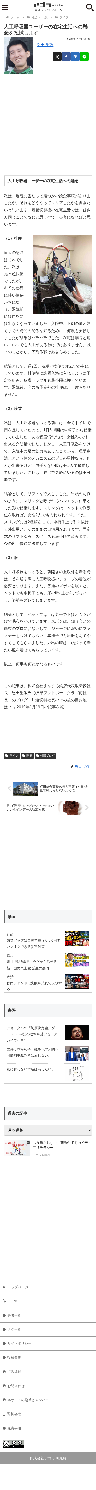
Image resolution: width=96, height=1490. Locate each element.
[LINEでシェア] (84, 56)
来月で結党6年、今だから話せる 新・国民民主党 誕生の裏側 (32, 965)
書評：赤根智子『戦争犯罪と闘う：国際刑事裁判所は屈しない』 (34, 1052)
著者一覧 (14, 1315)
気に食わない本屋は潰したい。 (31, 1069)
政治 (10, 955)
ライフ (13, 755)
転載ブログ (47, 755)
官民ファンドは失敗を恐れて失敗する (34, 986)
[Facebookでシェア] (66, 56)
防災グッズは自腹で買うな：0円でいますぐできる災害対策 (33, 943)
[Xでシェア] (57, 56)
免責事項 (14, 1428)
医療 (29, 755)
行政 (10, 934)
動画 (12, 917)
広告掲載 (14, 1372)
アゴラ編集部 (41, 1155)
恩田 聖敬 (45, 45)
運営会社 (14, 1414)
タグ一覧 (14, 1329)
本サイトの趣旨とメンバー (28, 1400)
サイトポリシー (19, 1343)
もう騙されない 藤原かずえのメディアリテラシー (62, 1145)
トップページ (18, 1287)
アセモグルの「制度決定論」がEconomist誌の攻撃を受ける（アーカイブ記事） (34, 1034)
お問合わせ (16, 1386)
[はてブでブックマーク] (75, 56)
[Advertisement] (48, 123)
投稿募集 (14, 1357)
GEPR (12, 1301)
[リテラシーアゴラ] (17, 1149)
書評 (12, 1010)
